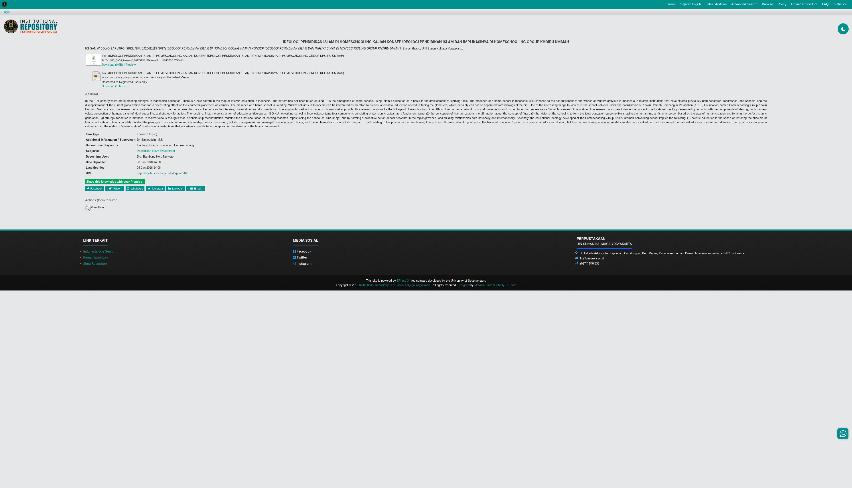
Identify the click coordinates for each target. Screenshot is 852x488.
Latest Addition (716, 4)
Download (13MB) (113, 86)
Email (197, 188)
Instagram (304, 264)
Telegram (157, 188)
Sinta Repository (95, 264)
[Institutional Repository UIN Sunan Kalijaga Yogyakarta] (31, 26)
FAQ (825, 4)
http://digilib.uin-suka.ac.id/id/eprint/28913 (163, 173)
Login (6, 12)
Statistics (840, 4)
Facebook (96, 188)
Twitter (116, 188)
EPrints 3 (403, 280)
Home (672, 4)
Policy (782, 4)
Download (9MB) (112, 64)
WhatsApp (136, 188)
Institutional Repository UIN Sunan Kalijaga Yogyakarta (395, 285)
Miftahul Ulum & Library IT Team (495, 285)
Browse (767, 4)
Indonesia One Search (99, 251)
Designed (463, 285)
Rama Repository (95, 257)
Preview (130, 64)
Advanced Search (744, 4)
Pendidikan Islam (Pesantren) (156, 150)
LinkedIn (177, 188)
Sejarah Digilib (690, 4)
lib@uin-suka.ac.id (592, 258)
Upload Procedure (804, 4)
